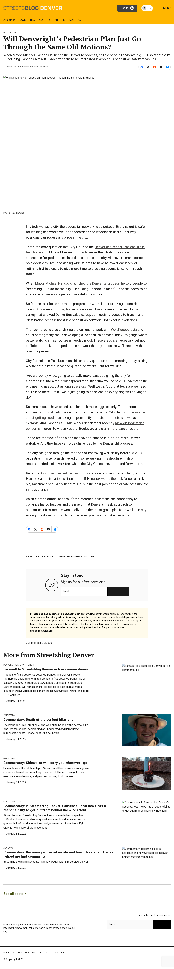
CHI (56, 20)
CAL (80, 20)
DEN (71, 20)
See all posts (13, 894)
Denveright (9, 32)
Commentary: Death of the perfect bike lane (38, 720)
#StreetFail (9, 715)
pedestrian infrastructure (76, 556)
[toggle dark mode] (147, 8)
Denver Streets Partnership (19, 665)
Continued (14, 695)
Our (9, 20)
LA (49, 20)
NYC (41, 20)
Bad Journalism (12, 802)
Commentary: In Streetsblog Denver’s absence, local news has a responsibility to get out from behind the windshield (54, 808)
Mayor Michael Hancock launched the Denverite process (77, 283)
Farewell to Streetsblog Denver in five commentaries (45, 669)
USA (32, 20)
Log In (124, 8)
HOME (23, 20)
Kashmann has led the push (60, 473)
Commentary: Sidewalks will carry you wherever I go (45, 763)
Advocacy (9, 848)
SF (63, 20)
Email (66, 591)
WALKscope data (124, 330)
